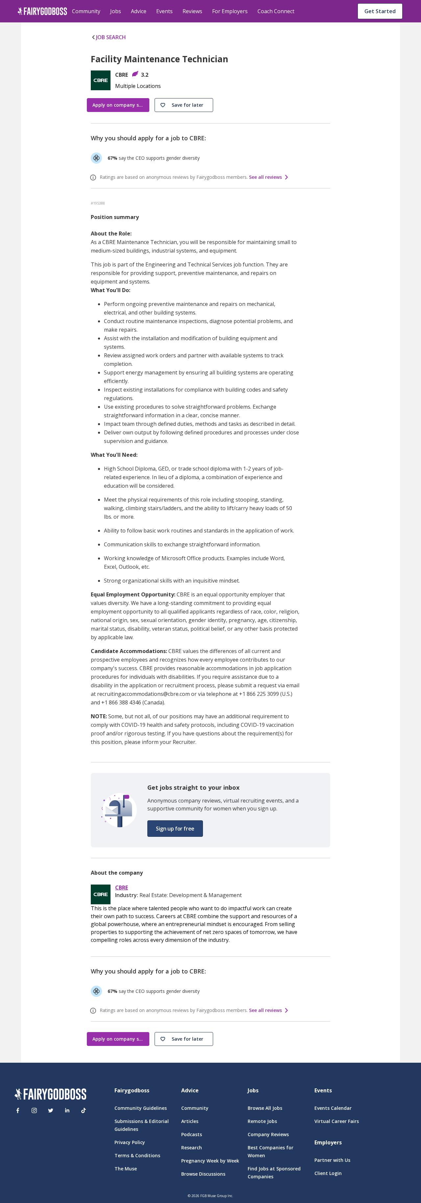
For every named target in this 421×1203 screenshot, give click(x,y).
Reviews (192, 11)
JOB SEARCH (111, 37)
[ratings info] (94, 177)
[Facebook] (17, 1110)
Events (164, 11)
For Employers (230, 11)
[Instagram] (34, 1110)
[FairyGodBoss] (50, 1095)
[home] (42, 11)
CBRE (121, 888)
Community (86, 11)
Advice (138, 11)
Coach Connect (276, 11)
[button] (184, 105)
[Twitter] (50, 1110)
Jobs (115, 11)
